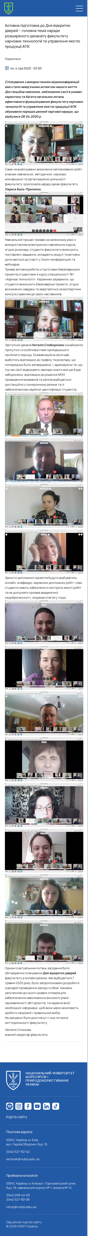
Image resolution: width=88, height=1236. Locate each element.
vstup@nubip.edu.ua (21, 1207)
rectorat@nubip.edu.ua (22, 1159)
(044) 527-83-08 (17, 1199)
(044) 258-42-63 (18, 1195)
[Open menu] (79, 8)
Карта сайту (16, 1117)
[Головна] (8, 8)
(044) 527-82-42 (18, 1151)
